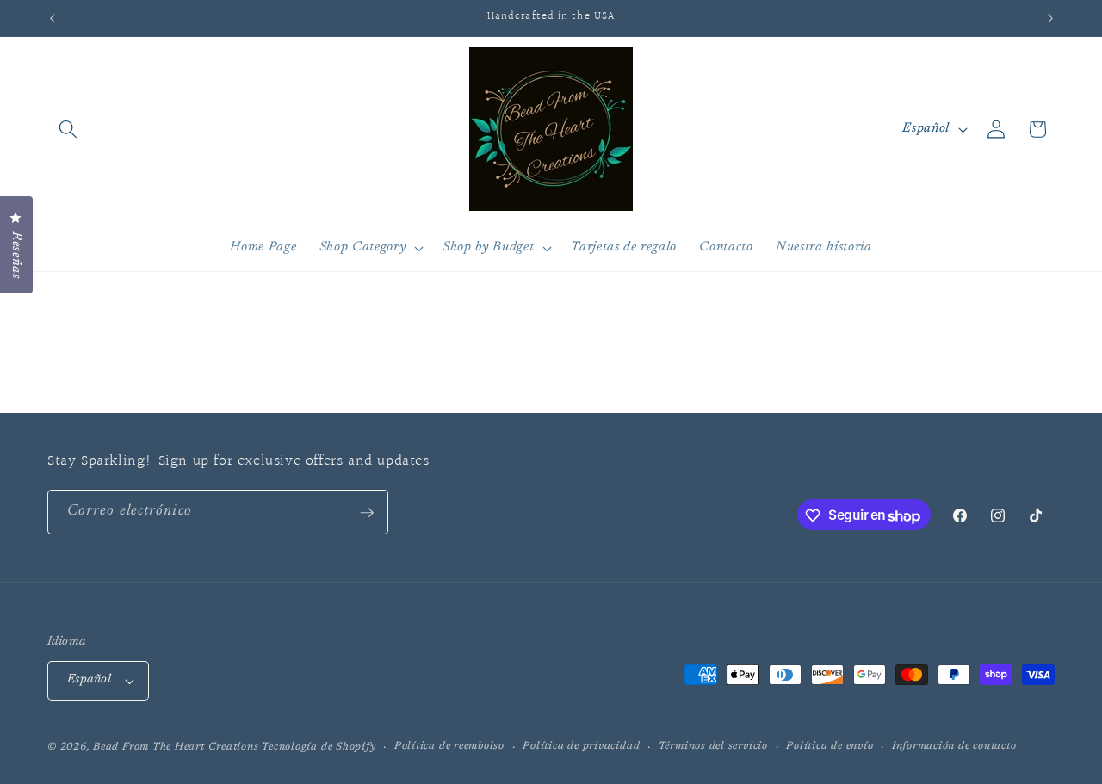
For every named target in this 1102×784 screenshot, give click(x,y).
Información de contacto (954, 746)
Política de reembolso (449, 746)
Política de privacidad (581, 746)
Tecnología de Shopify (318, 747)
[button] (68, 129)
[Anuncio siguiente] (1050, 18)
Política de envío (829, 746)
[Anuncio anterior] (52, 18)
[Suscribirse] (366, 513)
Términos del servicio (713, 746)
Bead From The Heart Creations (175, 747)
